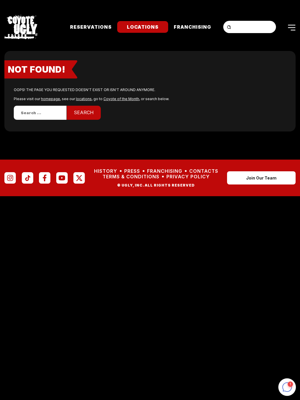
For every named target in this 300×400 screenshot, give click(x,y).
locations (84, 99)
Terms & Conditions (131, 177)
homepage (50, 99)
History (105, 171)
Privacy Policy (188, 177)
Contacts (203, 171)
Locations (142, 27)
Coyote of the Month (121, 99)
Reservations (91, 27)
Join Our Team (261, 177)
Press (132, 171)
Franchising (192, 27)
